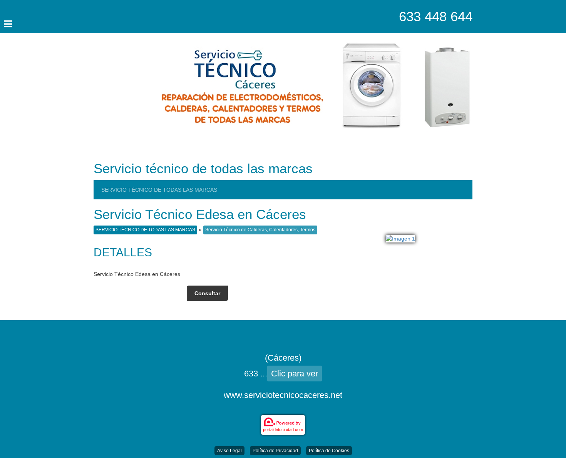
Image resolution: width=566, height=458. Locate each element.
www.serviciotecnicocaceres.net (283, 395)
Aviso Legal (229, 450)
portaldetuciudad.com (283, 429)
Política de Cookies (329, 450)
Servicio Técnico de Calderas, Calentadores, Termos (260, 229)
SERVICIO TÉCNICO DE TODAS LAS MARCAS (159, 190)
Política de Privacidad (275, 450)
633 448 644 (435, 16)
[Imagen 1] (400, 238)
